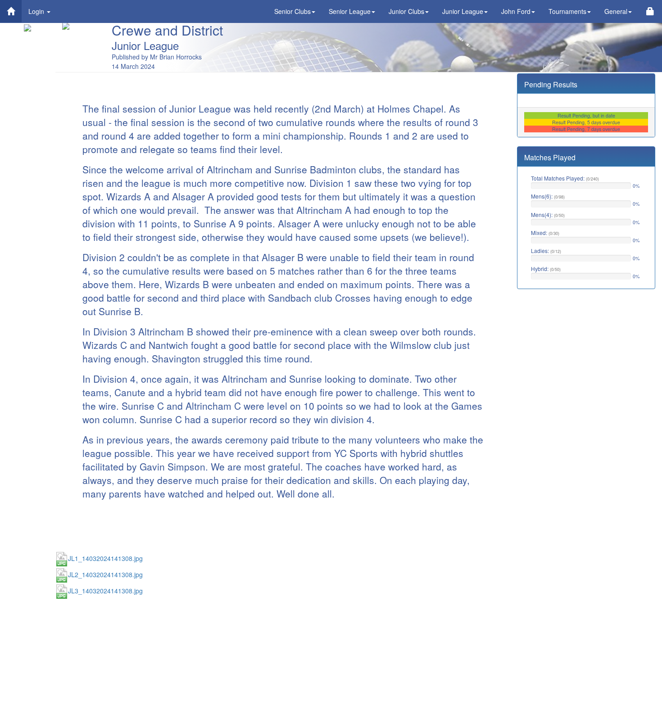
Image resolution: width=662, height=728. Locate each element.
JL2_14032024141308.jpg (105, 574)
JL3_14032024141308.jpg (105, 590)
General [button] (615, 11)
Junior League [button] (462, 11)
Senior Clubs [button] (292, 11)
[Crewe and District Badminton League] (11, 11)
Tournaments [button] (567, 11)
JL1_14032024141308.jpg (105, 558)
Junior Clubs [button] (406, 11)
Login (37, 11)
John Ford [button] (516, 11)
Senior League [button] (350, 11)
